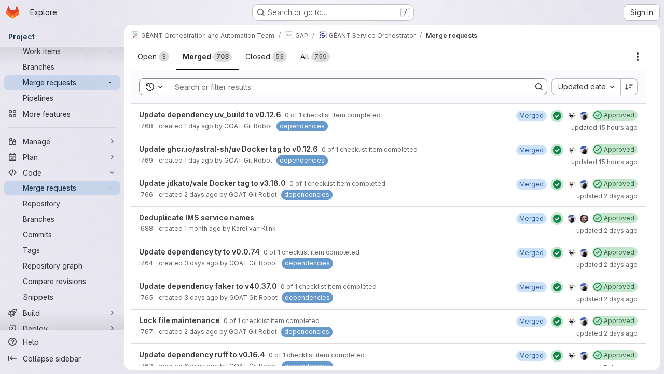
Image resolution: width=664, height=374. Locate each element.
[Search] (539, 86)
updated (604, 127)
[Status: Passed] (557, 116)
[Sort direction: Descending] (629, 86)
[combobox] (585, 86)
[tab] (153, 57)
